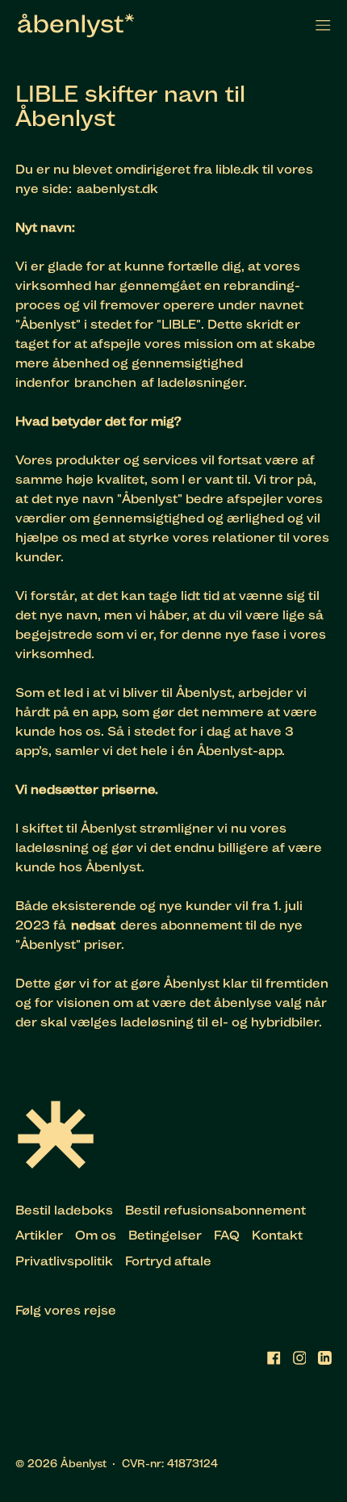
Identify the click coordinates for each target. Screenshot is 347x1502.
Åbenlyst (84, 1463)
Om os (95, 1235)
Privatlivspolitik (64, 1261)
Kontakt (277, 1235)
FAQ (227, 1235)
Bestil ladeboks (64, 1210)
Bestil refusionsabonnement (215, 1210)
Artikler (39, 1235)
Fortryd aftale (168, 1261)
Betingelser (165, 1235)
